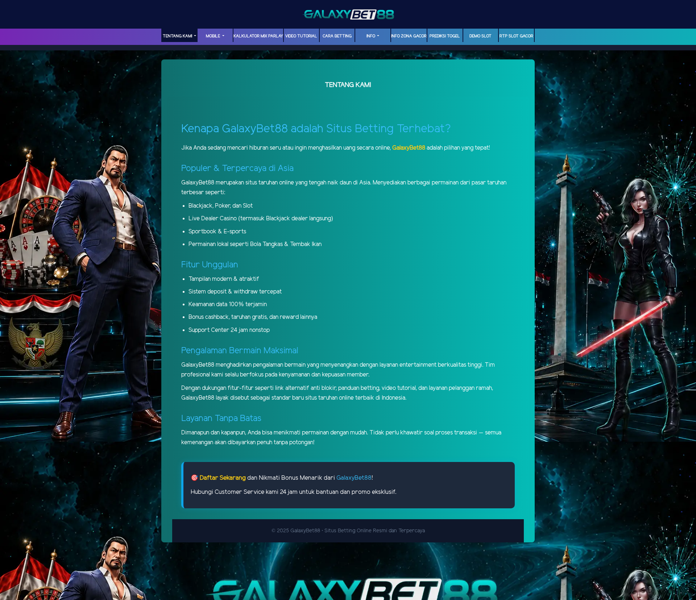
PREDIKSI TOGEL (445, 36)
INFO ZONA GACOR (409, 36)
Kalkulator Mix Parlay (258, 36)
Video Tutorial (301, 36)
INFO (371, 36)
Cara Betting (337, 36)
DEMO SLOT (480, 36)
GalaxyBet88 (354, 478)
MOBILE (213, 36)
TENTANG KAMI (178, 36)
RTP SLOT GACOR (516, 36)
